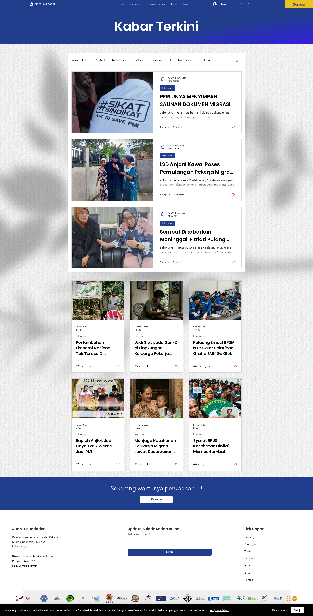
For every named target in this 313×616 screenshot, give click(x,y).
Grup (247, 572)
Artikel (100, 60)
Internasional (161, 60)
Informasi (118, 60)
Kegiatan (249, 558)
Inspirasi (139, 434)
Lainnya (206, 60)
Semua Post (79, 60)
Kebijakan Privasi (219, 610)
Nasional (139, 60)
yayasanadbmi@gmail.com (37, 556)
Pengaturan (279, 610)
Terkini (248, 551)
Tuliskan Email (138, 534)
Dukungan (250, 544)
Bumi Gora (185, 60)
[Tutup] (308, 610)
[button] (237, 61)
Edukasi (139, 335)
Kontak (248, 579)
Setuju (297, 610)
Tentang (249, 537)
